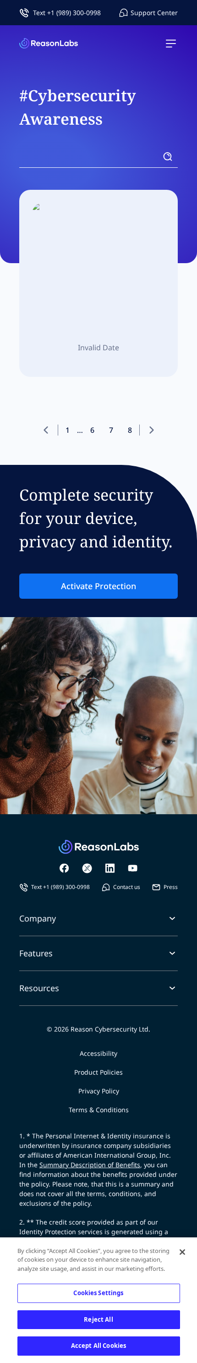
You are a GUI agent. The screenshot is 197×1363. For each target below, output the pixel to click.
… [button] (80, 430)
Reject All (98, 1319)
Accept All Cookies (98, 1345)
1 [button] (68, 430)
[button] (49, 430)
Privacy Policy (98, 1091)
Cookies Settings (98, 1293)
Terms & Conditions (99, 1109)
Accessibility (98, 1053)
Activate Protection (98, 585)
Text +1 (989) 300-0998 (67, 12)
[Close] (182, 1252)
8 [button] (130, 430)
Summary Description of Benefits (89, 1164)
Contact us (126, 887)
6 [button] (92, 430)
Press (171, 887)
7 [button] (111, 430)
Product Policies (98, 1072)
